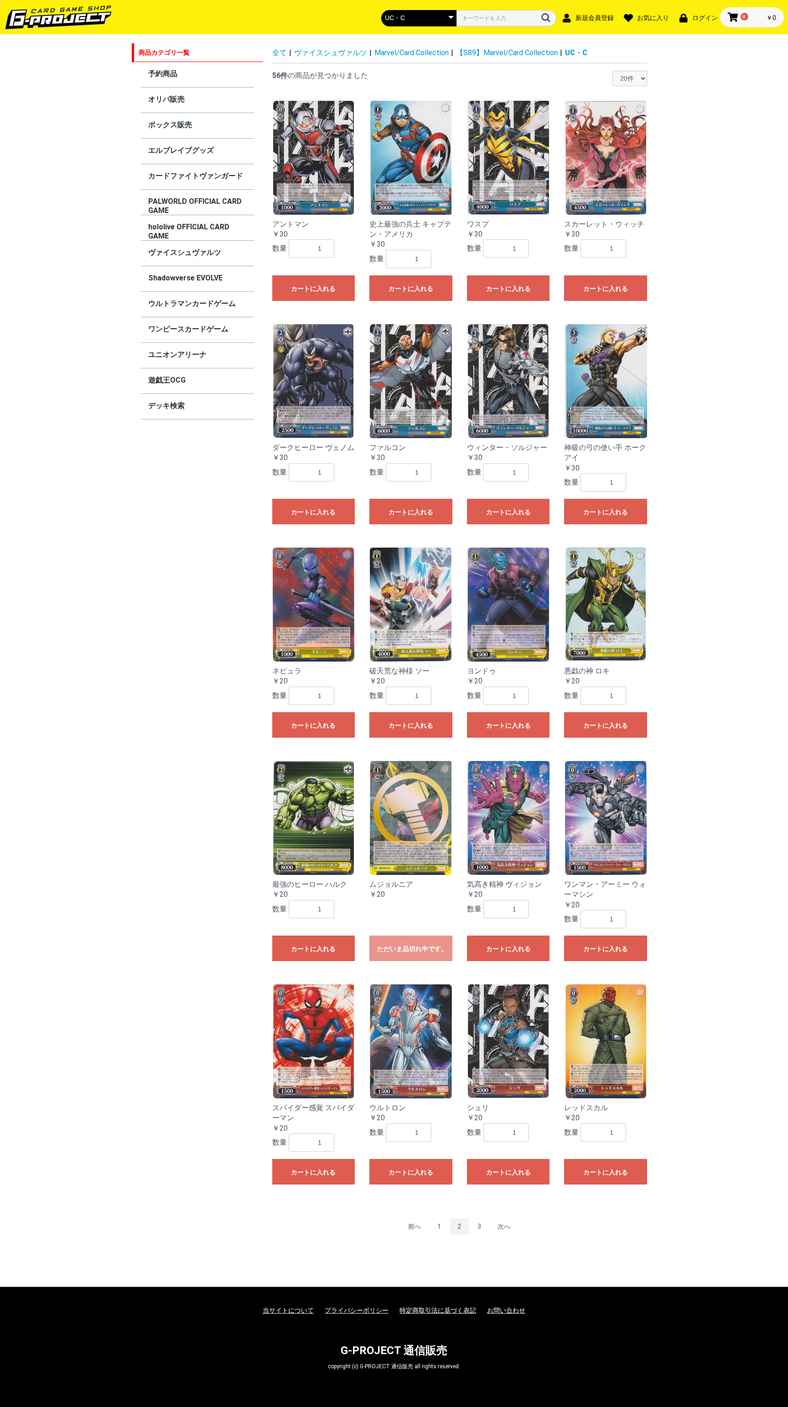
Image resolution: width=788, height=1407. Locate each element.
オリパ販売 (166, 99)
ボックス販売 (170, 124)
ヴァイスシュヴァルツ (184, 252)
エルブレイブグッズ (181, 150)
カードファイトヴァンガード (195, 175)
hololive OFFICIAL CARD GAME (188, 231)
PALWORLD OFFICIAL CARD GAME (195, 206)
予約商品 (162, 73)
